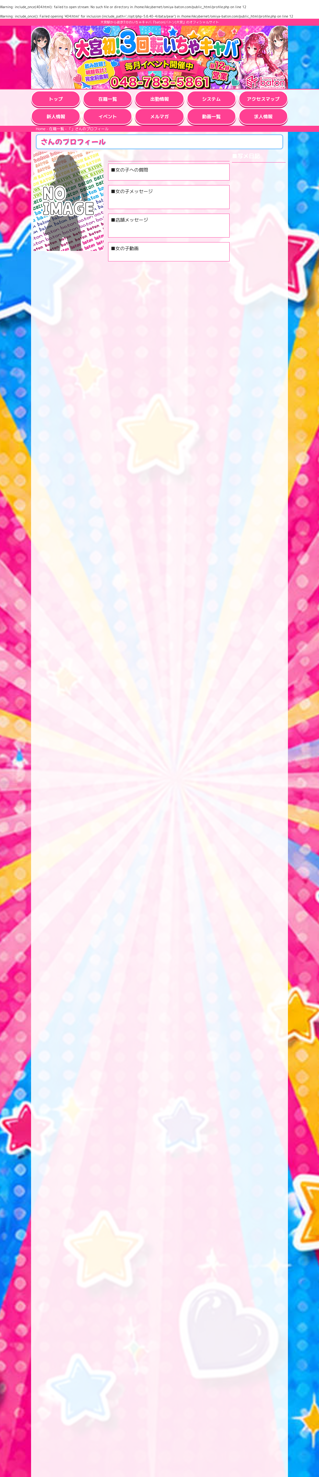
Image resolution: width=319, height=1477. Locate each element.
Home (41, 128)
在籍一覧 (56, 128)
